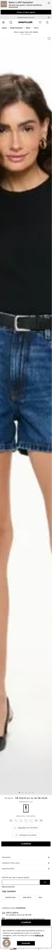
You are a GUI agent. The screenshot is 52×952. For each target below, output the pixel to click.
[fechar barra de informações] (48, 17)
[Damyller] (25, 22)
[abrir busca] (11, 22)
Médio (36, 28)
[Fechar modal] (48, 3)
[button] (19, 792)
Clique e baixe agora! (26, 12)
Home (4, 28)
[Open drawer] (3, 22)
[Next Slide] (47, 416)
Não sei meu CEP (8, 886)
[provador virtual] (26, 827)
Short (28, 28)
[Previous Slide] (4, 416)
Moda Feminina (16, 28)
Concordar (26, 943)
